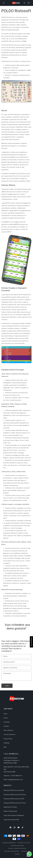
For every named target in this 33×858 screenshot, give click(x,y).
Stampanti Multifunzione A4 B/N (14, 790)
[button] (4, 3)
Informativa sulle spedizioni (11, 851)
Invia (7, 685)
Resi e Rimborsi (8, 730)
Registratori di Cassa (10, 807)
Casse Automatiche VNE (11, 819)
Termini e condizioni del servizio (17, 848)
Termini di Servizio (9, 734)
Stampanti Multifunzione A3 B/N (14, 798)
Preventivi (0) (31, 642)
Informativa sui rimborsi (23, 842)
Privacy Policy (8, 738)
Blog (5, 747)
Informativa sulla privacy (17, 845)
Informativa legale (26, 851)
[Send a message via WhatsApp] (29, 854)
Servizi (6, 718)
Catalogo (6, 743)
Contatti (6, 726)
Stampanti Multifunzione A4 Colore (15, 794)
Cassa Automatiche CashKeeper (14, 815)
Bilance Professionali (10, 811)
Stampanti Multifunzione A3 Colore (15, 803)
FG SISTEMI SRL (11, 842)
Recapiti (17, 854)
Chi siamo (7, 722)
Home (5, 713)
